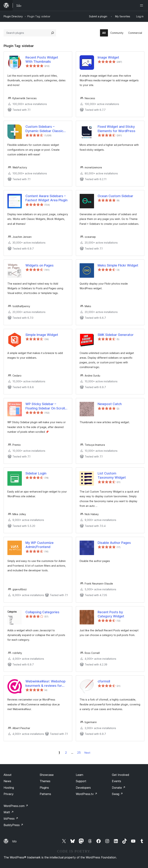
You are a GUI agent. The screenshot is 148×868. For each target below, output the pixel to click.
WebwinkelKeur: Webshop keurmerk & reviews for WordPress (45, 683)
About (8, 775)
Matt (9, 812)
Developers (83, 787)
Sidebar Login (35, 473)
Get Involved (120, 775)
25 (79, 752)
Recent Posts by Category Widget (111, 614)
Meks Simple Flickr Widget (118, 265)
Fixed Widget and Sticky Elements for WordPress (116, 129)
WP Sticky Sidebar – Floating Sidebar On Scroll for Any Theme (45, 406)
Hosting (9, 787)
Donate (118, 787)
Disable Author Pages (114, 543)
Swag (117, 794)
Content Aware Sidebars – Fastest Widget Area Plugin (46, 198)
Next (87, 752)
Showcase (47, 775)
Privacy (9, 794)
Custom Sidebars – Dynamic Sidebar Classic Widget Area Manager (44, 129)
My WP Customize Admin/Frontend (39, 545)
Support (81, 781)
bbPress (11, 818)
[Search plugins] (52, 32)
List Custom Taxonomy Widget (112, 475)
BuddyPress (13, 825)
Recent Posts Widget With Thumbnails (41, 59)
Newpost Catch (110, 404)
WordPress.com (16, 806)
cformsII (104, 681)
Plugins (44, 787)
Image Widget (108, 57)
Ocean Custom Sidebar (115, 196)
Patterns (45, 794)
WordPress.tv (86, 794)
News (7, 781)
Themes (45, 781)
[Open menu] (142, 5)
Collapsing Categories (42, 612)
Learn (79, 775)
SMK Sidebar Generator (116, 335)
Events (116, 781)
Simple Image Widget (41, 335)
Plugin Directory (13, 16)
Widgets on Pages (39, 265)
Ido (14, 841)
